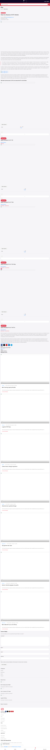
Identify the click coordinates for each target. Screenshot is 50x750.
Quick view (4, 122)
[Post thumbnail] (2, 682)
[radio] (20, 126)
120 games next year (7, 545)
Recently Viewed (3, 725)
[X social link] (4, 345)
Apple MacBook (3, 142)
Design (3, 385)
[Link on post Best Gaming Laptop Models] (25, 369)
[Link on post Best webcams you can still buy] (25, 606)
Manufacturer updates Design (9, 506)
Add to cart (3, 138)
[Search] (48, 4)
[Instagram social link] (9, 711)
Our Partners (3, 718)
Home (2, 9)
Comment (3, 635)
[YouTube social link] (11, 711)
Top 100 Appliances (4, 728)
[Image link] (2, 709)
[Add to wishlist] (7, 122)
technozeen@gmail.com (10, 17)
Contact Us (2, 721)
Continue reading (5, 391)
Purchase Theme (3, 738)
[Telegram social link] (11, 345)
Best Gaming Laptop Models (9, 387)
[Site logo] (25, 1)
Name (2, 647)
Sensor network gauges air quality (10, 585)
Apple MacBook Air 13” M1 (7, 140)
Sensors (3, 425)
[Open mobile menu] (1, 1)
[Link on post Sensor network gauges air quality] (25, 567)
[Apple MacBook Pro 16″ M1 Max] (18, 225)
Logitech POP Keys (6, 427)
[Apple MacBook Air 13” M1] (18, 101)
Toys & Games (3, 731)
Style (6, 343)
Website (2, 656)
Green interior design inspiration (9, 466)
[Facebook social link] (2, 345)
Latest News (3, 737)
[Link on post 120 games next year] (25, 527)
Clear (21, 127)
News (5, 343)
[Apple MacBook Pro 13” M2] (18, 163)
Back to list (2, 348)
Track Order (3, 735)
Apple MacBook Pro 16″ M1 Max (8, 264)
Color (2, 127)
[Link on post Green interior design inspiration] (25, 448)
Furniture (2, 343)
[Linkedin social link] (9, 345)
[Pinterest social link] (7, 345)
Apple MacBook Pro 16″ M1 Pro (8, 327)
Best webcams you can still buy (9, 624)
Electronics (6, 9)
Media (3, 464)
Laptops (2, 730)
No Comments (10, 686)
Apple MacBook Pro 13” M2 (7, 202)
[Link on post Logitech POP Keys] (25, 408)
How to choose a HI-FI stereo (6, 691)
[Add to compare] (2, 122)
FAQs (1, 716)
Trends (8, 343)
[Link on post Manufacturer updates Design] (25, 487)
